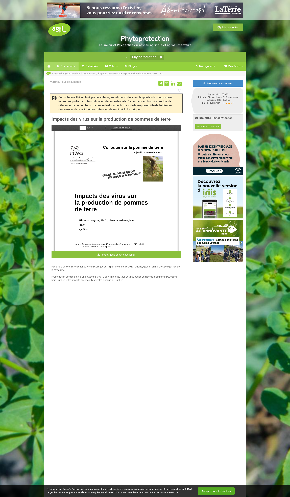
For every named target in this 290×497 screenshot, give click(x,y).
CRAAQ (188, 489)
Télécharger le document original (117, 254)
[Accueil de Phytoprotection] (49, 66)
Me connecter (230, 27)
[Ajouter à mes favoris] (180, 90)
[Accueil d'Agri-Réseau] (59, 29)
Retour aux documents (67, 81)
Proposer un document (219, 83)
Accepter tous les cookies (216, 491)
